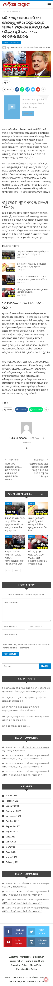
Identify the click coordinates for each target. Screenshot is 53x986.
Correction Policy (19, 965)
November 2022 (13, 816)
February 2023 (13, 801)
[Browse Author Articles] (26, 428)
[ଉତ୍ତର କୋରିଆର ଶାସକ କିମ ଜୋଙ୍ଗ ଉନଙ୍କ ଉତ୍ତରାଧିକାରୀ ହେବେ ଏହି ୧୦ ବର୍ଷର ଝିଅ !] (8, 280)
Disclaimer (38, 957)
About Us (13, 957)
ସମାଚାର (5, 42)
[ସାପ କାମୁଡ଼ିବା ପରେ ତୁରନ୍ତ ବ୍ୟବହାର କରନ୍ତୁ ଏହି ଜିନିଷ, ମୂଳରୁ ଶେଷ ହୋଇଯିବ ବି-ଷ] (8, 267)
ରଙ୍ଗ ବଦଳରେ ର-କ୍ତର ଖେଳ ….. (16, 726)
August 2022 (12, 831)
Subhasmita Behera (14, 755)
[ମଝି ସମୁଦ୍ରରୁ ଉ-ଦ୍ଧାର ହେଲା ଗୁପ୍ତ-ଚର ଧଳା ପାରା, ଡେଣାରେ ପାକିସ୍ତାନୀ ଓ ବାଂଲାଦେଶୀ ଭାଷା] (8, 292)
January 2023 (12, 806)
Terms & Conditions (34, 961)
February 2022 (13, 862)
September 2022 (13, 826)
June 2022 (11, 842)
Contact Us (25, 957)
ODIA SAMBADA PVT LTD (33, 981)
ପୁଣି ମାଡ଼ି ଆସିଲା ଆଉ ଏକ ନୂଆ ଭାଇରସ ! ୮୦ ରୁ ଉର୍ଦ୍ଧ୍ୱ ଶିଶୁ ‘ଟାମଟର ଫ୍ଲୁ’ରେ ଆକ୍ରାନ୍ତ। (38, 470)
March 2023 (11, 796)
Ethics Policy (36, 965)
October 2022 (12, 821)
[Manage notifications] (46, 979)
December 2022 (13, 811)
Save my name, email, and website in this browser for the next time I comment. (26, 646)
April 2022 (10, 852)
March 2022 (11, 857)
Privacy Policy (16, 961)
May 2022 (10, 847)
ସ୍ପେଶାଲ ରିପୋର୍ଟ (15, 42)
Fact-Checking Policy (26, 969)
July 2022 (10, 837)
